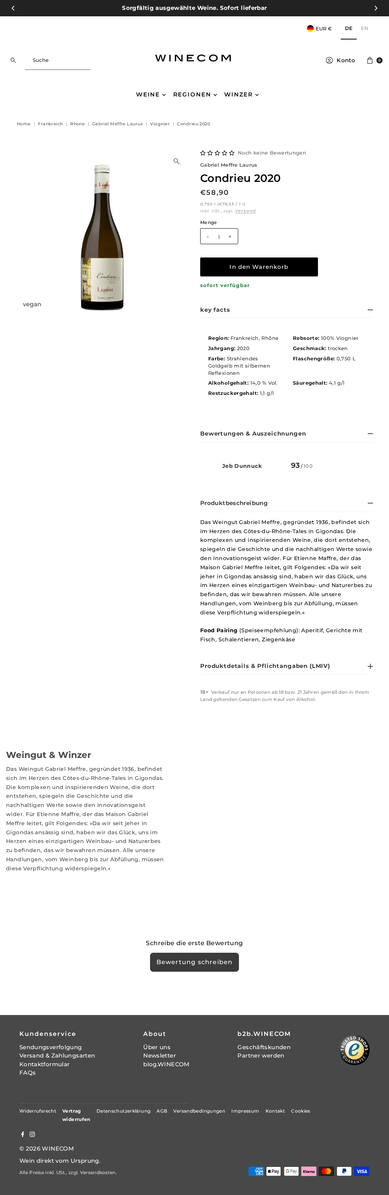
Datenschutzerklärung (123, 1111)
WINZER (238, 94)
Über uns (157, 1047)
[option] (365, 28)
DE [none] (349, 28)
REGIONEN (192, 94)
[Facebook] (22, 1135)
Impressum (245, 1111)
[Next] (375, 8)
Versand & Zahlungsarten (57, 1055)
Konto (346, 60)
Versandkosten (98, 1172)
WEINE (148, 94)
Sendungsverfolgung (50, 1047)
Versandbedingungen (199, 1111)
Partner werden (260, 1055)
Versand (245, 210)
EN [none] (364, 28)
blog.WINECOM (166, 1064)
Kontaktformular (44, 1064)
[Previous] (13, 8)
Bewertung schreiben (195, 962)
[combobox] (57, 60)
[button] (217, 153)
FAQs (27, 1072)
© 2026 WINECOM (46, 1148)
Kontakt (275, 1111)
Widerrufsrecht (37, 1111)
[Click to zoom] (176, 161)
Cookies (300, 1111)
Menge (208, 222)
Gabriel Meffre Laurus (228, 165)
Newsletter (159, 1055)
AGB (162, 1111)
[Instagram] (32, 1135)
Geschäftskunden (264, 1047)
